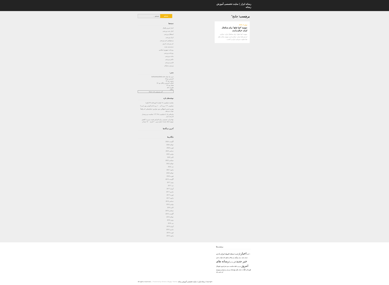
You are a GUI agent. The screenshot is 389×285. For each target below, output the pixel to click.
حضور (217, 257)
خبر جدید (241, 261)
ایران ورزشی (170, 37)
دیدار (232, 262)
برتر (233, 257)
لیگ (244, 269)
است (236, 254)
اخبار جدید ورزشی (168, 31)
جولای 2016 (170, 217)
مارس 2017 (170, 192)
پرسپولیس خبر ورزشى (167, 40)
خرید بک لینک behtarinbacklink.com (162, 77)
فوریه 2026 (170, 148)
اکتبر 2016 (170, 207)
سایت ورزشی (169, 56)
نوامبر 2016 (170, 204)
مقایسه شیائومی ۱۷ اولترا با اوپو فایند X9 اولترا (160, 103)
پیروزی (218, 270)
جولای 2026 (170, 145)
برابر (240, 257)
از (239, 253)
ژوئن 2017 (170, 182)
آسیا (248, 254)
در (235, 261)
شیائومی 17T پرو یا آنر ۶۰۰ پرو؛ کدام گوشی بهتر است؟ (157, 106)
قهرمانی (248, 270)
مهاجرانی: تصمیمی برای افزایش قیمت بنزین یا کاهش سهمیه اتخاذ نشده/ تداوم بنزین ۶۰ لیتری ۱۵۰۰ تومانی (158, 121)
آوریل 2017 (170, 189)
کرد (222, 272)
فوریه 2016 (170, 233)
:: (249, 254)
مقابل (240, 270)
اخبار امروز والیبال (168, 28)
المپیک (227, 254)
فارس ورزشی (169, 62)
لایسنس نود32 (169, 79)
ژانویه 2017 (170, 198)
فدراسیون (223, 266)
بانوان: (242, 257)
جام (224, 257)
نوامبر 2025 (170, 154)
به (231, 257)
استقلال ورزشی (169, 34)
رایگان (172, 89)
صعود (228, 266)
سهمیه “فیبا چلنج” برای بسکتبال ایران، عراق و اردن (234, 29)
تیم (227, 257)
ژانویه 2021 (170, 170)
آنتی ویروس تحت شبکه (156, 92)
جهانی (221, 257)
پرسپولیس (223, 270)
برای (236, 257)
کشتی (219, 272)
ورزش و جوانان (169, 66)
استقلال (232, 254)
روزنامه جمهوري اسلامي (166, 50)
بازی (217, 254)
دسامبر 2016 (170, 201)
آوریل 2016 (170, 226)
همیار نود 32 (170, 85)
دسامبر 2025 (170, 151)
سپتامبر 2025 (169, 160)
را (230, 261)
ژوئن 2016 (170, 220)
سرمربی (239, 266)
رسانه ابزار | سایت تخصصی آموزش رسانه (233, 5)
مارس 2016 (170, 229)
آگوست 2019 (169, 179)
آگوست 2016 (169, 214)
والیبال (232, 270)
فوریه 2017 (170, 195)
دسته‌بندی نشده (169, 47)
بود (229, 257)
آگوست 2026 (169, 141)
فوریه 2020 (170, 176)
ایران (222, 254)
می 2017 (171, 185)
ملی (237, 269)
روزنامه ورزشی (169, 53)
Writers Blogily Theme (169, 282)
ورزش (228, 270)
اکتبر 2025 (170, 157)
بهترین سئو (170, 87)
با (219, 253)
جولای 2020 (170, 173)
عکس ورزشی (169, 59)
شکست (231, 266)
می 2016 (171, 223)
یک (217, 272)
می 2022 (171, 167)
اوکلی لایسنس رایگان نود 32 (165, 83)
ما (242, 270)
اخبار (243, 253)
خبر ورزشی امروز (168, 44)
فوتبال (218, 266)
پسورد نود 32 (170, 81)
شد (235, 266)
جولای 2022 (170, 163)
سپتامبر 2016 (169, 211)
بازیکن (246, 257)
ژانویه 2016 (170, 236)
